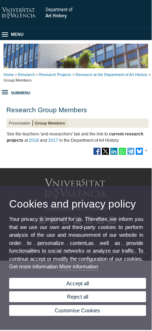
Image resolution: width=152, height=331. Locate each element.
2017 (53, 140)
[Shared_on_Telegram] (131, 154)
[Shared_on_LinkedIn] (114, 154)
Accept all (77, 283)
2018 (34, 140)
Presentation (19, 123)
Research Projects (55, 74)
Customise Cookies (77, 310)
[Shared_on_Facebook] (97, 154)
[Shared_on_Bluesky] (139, 154)
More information (78, 266)
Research (26, 74)
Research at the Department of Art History (111, 74)
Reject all (77, 297)
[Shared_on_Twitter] (105, 154)
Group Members (50, 123)
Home (9, 74)
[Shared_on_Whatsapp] (122, 154)
